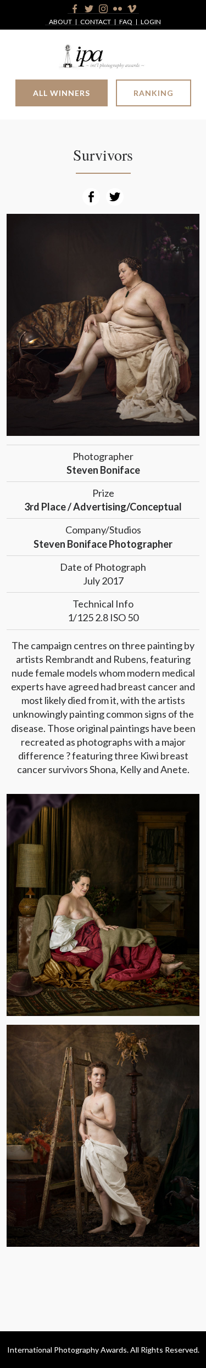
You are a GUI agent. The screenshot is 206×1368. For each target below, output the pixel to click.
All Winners (61, 93)
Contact (95, 22)
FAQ (125, 22)
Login (151, 22)
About (60, 22)
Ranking (153, 93)
